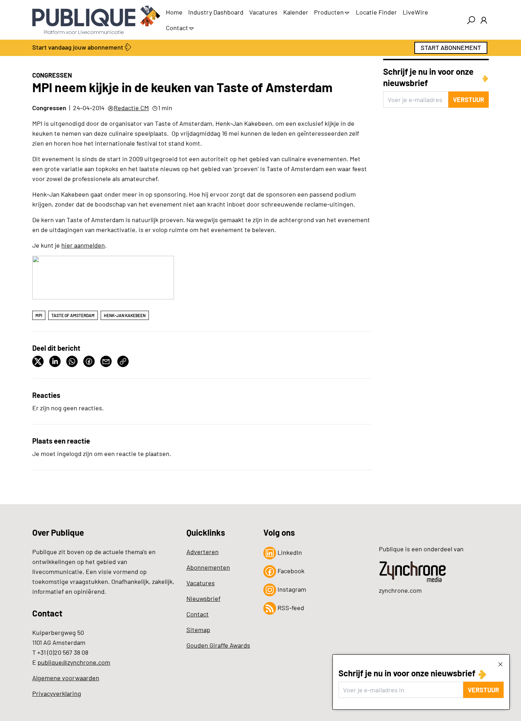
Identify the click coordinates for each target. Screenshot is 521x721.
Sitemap (198, 629)
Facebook (290, 571)
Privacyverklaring (56, 693)
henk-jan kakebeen (125, 315)
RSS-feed (290, 608)
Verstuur (483, 690)
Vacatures (263, 12)
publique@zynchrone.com (74, 662)
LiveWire (415, 12)
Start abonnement (451, 47)
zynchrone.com (400, 590)
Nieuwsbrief (203, 598)
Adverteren (202, 552)
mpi (38, 315)
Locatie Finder (376, 12)
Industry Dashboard (215, 12)
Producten (329, 12)
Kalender (295, 12)
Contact (177, 28)
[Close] (500, 664)
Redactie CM (131, 108)
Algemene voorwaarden (65, 678)
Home (174, 12)
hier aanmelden (83, 245)
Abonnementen (208, 567)
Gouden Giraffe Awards (218, 645)
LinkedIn (289, 552)
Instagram (291, 589)
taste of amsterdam (73, 315)
